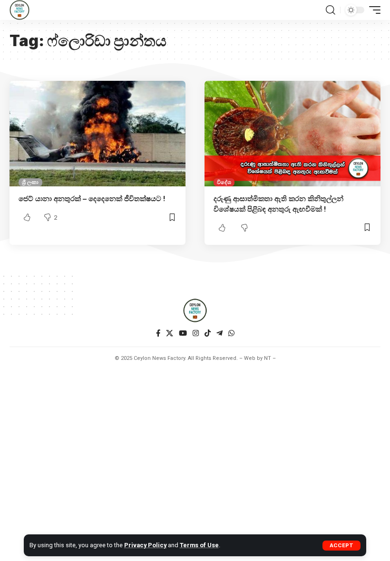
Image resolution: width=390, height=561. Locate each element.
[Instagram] (195, 333)
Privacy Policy (145, 545)
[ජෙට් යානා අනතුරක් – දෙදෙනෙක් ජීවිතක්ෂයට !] (97, 133)
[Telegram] (219, 333)
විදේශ (224, 182)
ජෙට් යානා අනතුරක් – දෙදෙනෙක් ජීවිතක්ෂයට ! (92, 198)
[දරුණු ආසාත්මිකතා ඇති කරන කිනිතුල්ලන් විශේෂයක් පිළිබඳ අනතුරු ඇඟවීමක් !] (292, 133)
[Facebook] (158, 333)
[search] (330, 10)
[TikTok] (207, 333)
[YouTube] (182, 333)
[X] (170, 333)
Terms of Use (199, 545)
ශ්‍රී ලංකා (30, 182)
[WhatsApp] (231, 333)
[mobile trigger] (372, 10)
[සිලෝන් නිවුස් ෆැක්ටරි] (19, 10)
